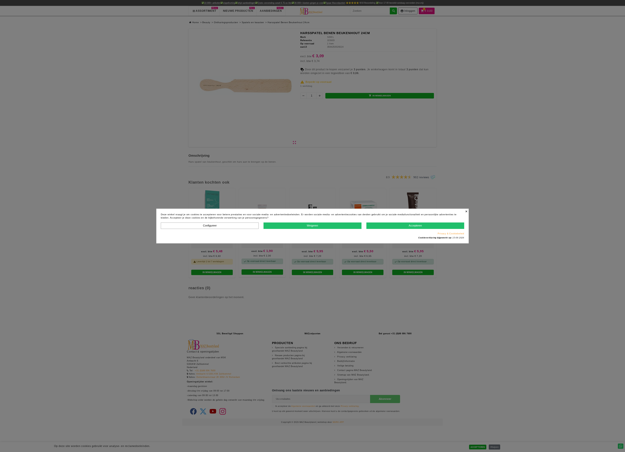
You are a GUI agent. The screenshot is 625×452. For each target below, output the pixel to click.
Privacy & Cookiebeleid (451, 233)
